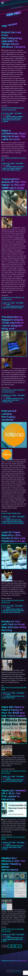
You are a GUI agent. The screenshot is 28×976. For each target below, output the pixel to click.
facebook (8, 118)
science (11, 612)
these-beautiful (17, 612)
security (18, 119)
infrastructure (17, 118)
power (18, 610)
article (7, 306)
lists (9, 781)
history (22, 696)
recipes (14, 119)
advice (7, 696)
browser (14, 845)
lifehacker (12, 168)
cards (12, 520)
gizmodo (18, 609)
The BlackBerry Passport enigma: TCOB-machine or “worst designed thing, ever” (12, 322)
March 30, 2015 (6, 163)
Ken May (14, 14)
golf (23, 306)
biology (14, 609)
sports (13, 698)
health (18, 696)
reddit (17, 400)
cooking (14, 779)
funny (11, 118)
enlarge (4, 521)
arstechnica (9, 398)
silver (8, 170)
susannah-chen (13, 170)
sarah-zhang (6, 612)
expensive (14, 166)
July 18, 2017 (5, 113)
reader (8, 115)
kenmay (11, 113)
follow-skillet (20, 166)
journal (4, 119)
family (22, 779)
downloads (17, 937)
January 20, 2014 (7, 693)
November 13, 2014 (7, 516)
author (11, 696)
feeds (19, 398)
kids (6, 781)
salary (21, 939)
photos (13, 939)
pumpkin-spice (18, 168)
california (14, 398)
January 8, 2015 (6, 303)
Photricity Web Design (17, 971)
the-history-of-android (18, 523)
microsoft (9, 119)
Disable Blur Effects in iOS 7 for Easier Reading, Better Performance (13, 864)
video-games (19, 307)
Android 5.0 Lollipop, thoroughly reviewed (11, 513)
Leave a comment (18, 113)
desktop (18, 779)
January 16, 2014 (6, 776)
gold (22, 609)
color (19, 520)
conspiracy (20, 116)
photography (20, 521)
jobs (8, 168)
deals (4, 118)
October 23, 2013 (7, 934)
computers (14, 116)
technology (5, 121)
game (20, 306)
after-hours (9, 166)
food (4, 781)
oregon (15, 610)
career (16, 520)
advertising (8, 116)
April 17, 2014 (6, 606)
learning (9, 939)
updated (10, 402)
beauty (14, 696)
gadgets (16, 306)
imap (15, 521)
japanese (5, 168)
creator (18, 845)
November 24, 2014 (7, 395)
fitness (4, 847)
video (19, 170)
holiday (4, 307)
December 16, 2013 (7, 842)
